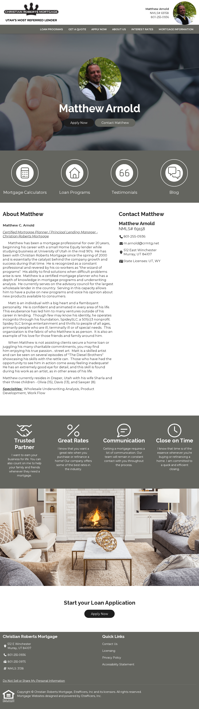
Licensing (108, 651)
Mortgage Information (176, 29)
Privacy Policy (111, 657)
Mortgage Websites (31, 696)
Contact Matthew (115, 123)
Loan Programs (51, 29)
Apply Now (99, 29)
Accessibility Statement (118, 664)
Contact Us (109, 644)
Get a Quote (77, 29)
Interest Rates (142, 29)
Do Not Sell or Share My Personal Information (34, 681)
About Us (119, 29)
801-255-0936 (160, 17)
